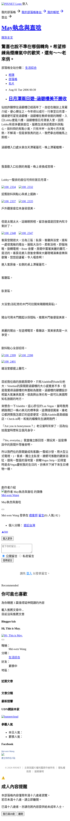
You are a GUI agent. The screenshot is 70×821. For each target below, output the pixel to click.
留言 (41, 515)
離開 (20, 814)
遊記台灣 (29, 525)
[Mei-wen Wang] (2, 754)
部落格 (13, 79)
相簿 (11, 74)
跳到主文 (7, 37)
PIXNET (17, 767)
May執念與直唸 (21, 27)
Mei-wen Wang (10, 495)
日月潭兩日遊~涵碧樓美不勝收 (38, 98)
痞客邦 (33, 515)
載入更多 (7, 538)
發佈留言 (7, 560)
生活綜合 (31, 67)
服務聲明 (39, 771)
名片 (11, 83)
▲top (4, 531)
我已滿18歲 (9, 814)
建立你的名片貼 (8, 758)
